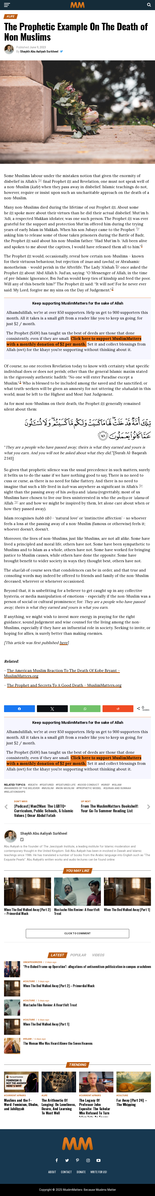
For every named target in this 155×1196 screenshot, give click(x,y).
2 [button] (112, 289)
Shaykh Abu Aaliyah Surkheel (39, 51)
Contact (66, 1172)
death (33, 785)
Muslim (48, 788)
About (52, 1172)
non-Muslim (65, 788)
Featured (47, 785)
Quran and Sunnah (118, 788)
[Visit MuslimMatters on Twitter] (67, 1160)
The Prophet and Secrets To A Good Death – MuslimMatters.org (64, 685)
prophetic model (89, 788)
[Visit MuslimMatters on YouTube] (98, 1160)
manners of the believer (23, 788)
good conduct (89, 785)
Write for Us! (98, 1172)
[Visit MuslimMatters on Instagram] (88, 1160)
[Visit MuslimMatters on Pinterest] (77, 1160)
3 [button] (20, 382)
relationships (15, 792)
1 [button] (141, 246)
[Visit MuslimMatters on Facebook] (56, 1160)
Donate (81, 1172)
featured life (66, 785)
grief (106, 785)
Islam (117, 785)
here (63, 642)
